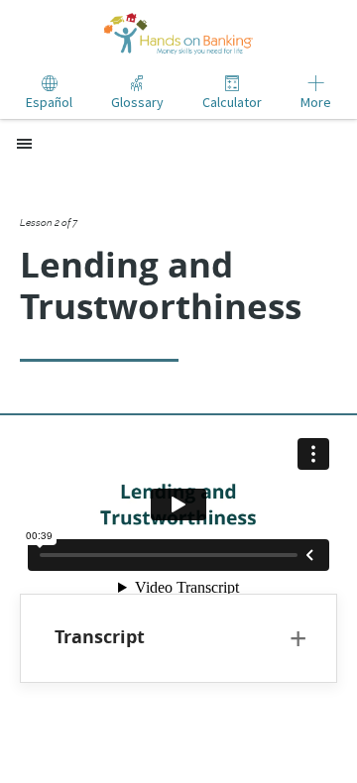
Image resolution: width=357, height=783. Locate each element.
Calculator (232, 102)
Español (49, 102)
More (315, 102)
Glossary (137, 102)
